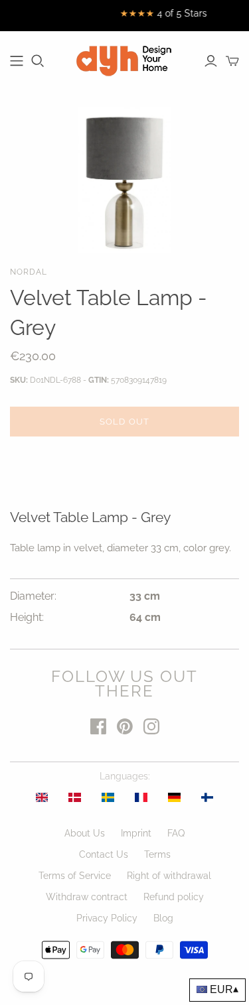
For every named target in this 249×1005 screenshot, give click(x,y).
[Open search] (37, 61)
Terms (157, 854)
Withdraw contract (86, 897)
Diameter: (33, 596)
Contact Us (103, 854)
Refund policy (173, 897)
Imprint (136, 833)
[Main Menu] (16, 61)
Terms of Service (75, 875)
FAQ (176, 833)
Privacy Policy (106, 918)
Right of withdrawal (169, 875)
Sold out (124, 422)
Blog (163, 918)
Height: (27, 617)
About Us (84, 833)
